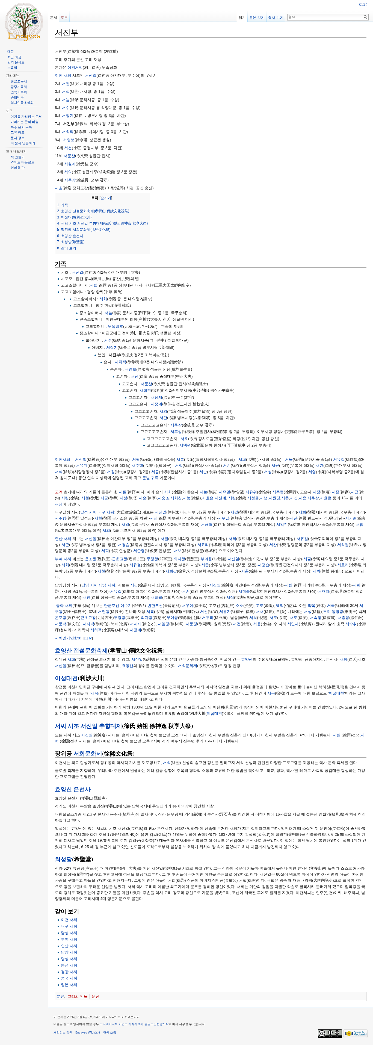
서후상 (176, 431)
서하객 (96, 630)
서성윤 (253, 498)
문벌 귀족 (150, 478)
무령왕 (152, 559)
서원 (111, 472)
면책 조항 (109, 1032)
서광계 (135, 630)
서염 (312, 472)
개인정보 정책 (63, 1032)
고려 (59, 492)
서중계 (156, 404)
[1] (86, 638)
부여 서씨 (63, 559)
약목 (311, 605)
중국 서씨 (69, 978)
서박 (316, 571)
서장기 (67, 115)
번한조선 (155, 605)
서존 (227, 465)
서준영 (139, 550)
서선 (68, 148)
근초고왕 (119, 559)
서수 (66, 107)
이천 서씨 (63, 75)
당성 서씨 (107, 585)
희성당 (63, 859)
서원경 (274, 498)
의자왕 (179, 559)
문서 (53, 18)
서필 (66, 83)
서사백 (88, 624)
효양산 (247, 659)
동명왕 (337, 611)
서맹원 (185, 445)
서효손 (208, 498)
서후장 (70, 180)
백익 (280, 605)
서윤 (302, 498)
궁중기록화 (19, 87)
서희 (66, 91)
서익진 (282, 524)
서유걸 (339, 459)
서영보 (69, 140)
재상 (59, 504)
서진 (293, 518)
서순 (203, 472)
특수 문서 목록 (21, 127)
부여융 (206, 559)
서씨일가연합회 (68, 638)
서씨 (343, 659)
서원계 (70, 164)
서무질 (223, 518)
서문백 (60, 624)
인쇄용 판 (18, 168)
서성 (268, 472)
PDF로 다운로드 (22, 162)
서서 (260, 611)
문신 (95, 996)
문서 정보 (18, 138)
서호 (59, 188)
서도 (273, 617)
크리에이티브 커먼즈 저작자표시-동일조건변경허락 (134, 1024)
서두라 (208, 617)
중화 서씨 (64, 605)
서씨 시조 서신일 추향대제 (88, 726)
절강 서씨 (69, 972)
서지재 (135, 624)
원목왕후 (115, 326)
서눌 (66, 100)
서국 (331, 605)
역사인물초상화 (22, 103)
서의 (68, 172)
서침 (359, 524)
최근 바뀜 (14, 57)
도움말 (12, 68)
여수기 (126, 605)
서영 (125, 524)
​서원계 (156, 397)
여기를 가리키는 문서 (26, 117)
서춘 (245, 571)
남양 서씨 (89, 585)
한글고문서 (19, 81)
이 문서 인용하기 (23, 143)
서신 (294, 498)
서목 (94, 693)
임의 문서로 (16, 62)
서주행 (137, 465)
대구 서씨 (106, 512)
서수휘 (351, 624)
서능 (187, 498)
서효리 (203, 544)
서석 (59, 472)
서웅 (257, 624)
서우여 (187, 605)
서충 (285, 498)
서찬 (273, 544)
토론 (64, 18)
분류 (60, 996)
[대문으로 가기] (24, 22)
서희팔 (343, 544)
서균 (275, 465)
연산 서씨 (63, 538)
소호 (239, 605)
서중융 (343, 617)
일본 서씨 (69, 984)
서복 (150, 611)
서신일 (90, 75)
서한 (98, 518)
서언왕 (103, 611)
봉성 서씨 (69, 965)
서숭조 (163, 498)
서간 (163, 417)
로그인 (364, 5)
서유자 (225, 611)
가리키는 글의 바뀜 (25, 122)
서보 (178, 550)
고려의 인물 (77, 996)
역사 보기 (275, 18)
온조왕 (90, 559)
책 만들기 (18, 157)
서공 (155, 472)
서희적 (67, 131)
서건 (237, 624)
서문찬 (69, 155)
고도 (260, 605)
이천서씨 (75, 67)
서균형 (206, 524)
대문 (10, 52)
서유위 (81, 465)
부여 (327, 611)
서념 (264, 498)
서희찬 (145, 390)
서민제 (293, 624)
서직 (105, 550)
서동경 (191, 624)
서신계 (220, 498)
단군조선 (111, 605)
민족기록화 (19, 92)
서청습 (123, 544)
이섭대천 (66, 678)
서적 (230, 597)
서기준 (351, 518)
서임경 (163, 624)
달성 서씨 (88, 512)
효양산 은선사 (73, 789)
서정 (179, 465)
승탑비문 (17, 97)
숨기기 (105, 198)
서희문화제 (187, 665)
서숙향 (315, 617)
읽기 (242, 18)
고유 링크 (18, 132)
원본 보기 (257, 18)
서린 (319, 465)
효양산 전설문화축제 (81, 650)
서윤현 (325, 498)
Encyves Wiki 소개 (87, 1032)
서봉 (180, 459)
